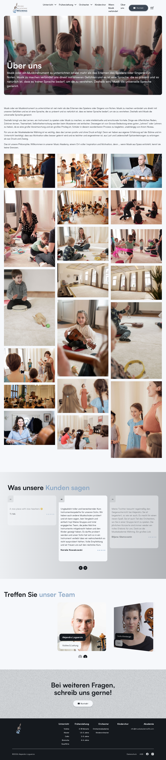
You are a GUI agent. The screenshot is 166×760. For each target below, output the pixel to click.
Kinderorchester (102, 733)
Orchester (103, 724)
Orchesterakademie (101, 729)
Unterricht (48, 4)
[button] (81, 568)
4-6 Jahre (85, 740)
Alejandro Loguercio (72, 637)
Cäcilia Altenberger (124, 636)
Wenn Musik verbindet (113, 8)
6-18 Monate (84, 729)
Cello (67, 736)
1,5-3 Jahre (84, 733)
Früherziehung (66, 4)
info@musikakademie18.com (142, 729)
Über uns (123, 6)
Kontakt (84, 703)
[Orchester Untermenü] (91, 5)
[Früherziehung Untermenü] (75, 5)
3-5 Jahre (85, 736)
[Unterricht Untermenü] (55, 5)
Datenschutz (132, 754)
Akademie (149, 724)
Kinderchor (100, 4)
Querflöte (65, 744)
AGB (141, 754)
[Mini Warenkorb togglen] (152, 8)
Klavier (66, 733)
